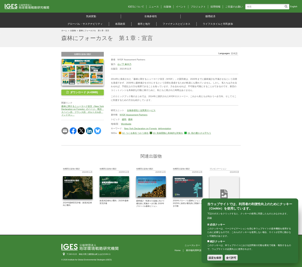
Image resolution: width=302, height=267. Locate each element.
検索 (287, 5)
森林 (130, 119)
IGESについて (136, 7)
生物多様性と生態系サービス (141, 110)
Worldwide (126, 124)
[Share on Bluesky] (97, 130)
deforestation (164, 128)
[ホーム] (41, 7)
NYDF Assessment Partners (133, 114)
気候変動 (91, 16)
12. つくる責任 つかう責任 (135, 133)
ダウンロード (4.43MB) (83, 92)
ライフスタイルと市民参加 (218, 24)
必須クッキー (217, 224)
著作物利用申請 (193, 250)
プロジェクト (198, 7)
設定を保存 (215, 257)
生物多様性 (150, 16)
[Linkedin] (89, 130)
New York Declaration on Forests (140, 128)
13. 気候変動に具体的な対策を (168, 133)
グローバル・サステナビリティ (85, 24)
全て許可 (231, 257)
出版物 (167, 7)
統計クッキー (217, 241)
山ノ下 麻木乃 (124, 64)
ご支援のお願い (234, 7)
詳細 (209, 218)
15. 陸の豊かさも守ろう (199, 133)
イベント (181, 7)
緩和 (124, 119)
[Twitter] (81, 130)
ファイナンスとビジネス (176, 24)
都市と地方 (144, 24)
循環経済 (210, 16)
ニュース (154, 7)
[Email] (64, 130)
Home (178, 250)
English (293, 6)
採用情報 (215, 7)
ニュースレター (192, 245)
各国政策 (120, 24)
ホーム (64, 30)
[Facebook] (73, 130)
